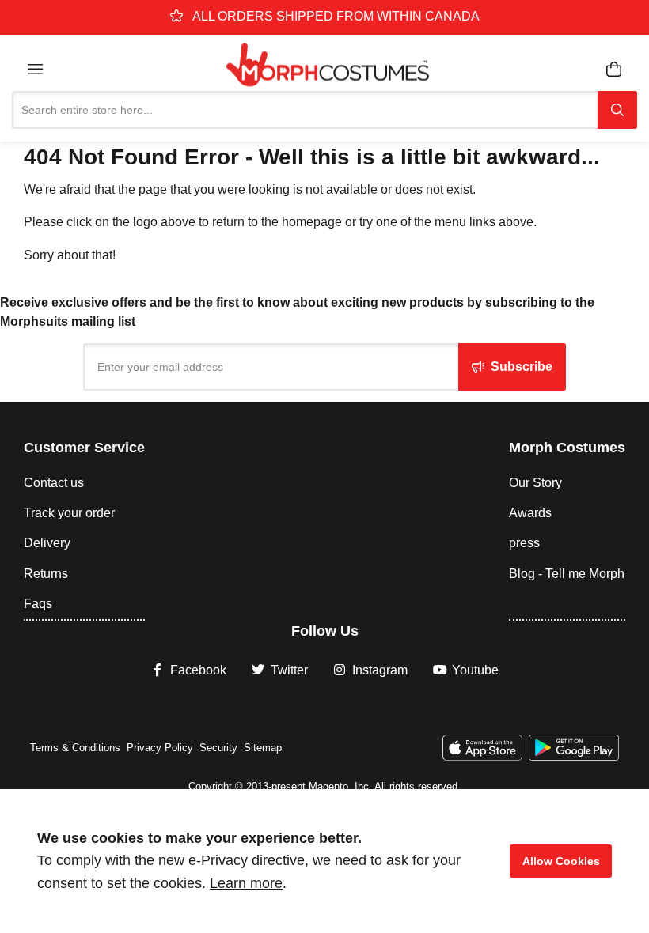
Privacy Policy (160, 748)
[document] (324, 861)
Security (218, 748)
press (524, 543)
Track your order (69, 512)
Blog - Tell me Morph (566, 573)
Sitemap (263, 748)
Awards (530, 512)
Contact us (54, 482)
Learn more (246, 883)
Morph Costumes (567, 447)
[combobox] (305, 110)
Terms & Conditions (75, 748)
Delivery (47, 543)
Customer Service (84, 447)
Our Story (535, 482)
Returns (46, 573)
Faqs (38, 603)
